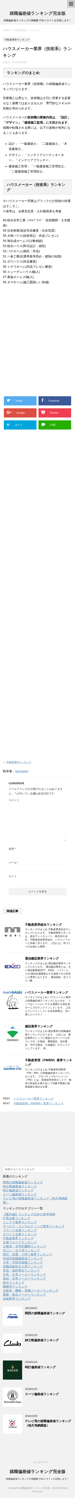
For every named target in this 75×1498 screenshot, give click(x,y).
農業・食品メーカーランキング (24, 1294)
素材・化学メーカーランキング (24, 1278)
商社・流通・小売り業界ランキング (27, 1254)
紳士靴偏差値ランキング (20, 1186)
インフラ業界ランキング (20, 1222)
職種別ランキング (15, 1286)
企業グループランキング (20, 1242)
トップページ (40, 1462)
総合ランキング (13, 1282)
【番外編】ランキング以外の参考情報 (29, 1214)
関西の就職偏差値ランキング (23, 1182)
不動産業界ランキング (18, 762)
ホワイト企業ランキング (20, 1234)
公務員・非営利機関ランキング (24, 1246)
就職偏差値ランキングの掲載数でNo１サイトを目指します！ (37, 1479)
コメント (14, 799)
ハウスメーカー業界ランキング (46, 992)
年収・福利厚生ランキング (21, 1270)
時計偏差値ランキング (18, 1190)
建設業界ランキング (39, 1026)
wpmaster (21, 771)
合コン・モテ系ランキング (21, 1250)
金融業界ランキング (17, 1298)
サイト (13, 876)
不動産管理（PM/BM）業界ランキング (38, 1103)
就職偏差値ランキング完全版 (38, 13)
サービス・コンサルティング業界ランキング (33, 1226)
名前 (12, 848)
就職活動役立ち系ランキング (23, 1266)
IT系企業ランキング (16, 1218)
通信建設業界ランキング (42, 958)
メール (13, 862)
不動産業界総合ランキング (43, 924)
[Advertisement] (31, 316)
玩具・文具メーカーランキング (24, 1274)
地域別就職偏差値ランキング (23, 1258)
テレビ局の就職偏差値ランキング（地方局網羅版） (48, 1423)
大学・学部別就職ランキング (23, 1262)
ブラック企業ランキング (20, 1230)
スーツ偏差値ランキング (20, 1194)
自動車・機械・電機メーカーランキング (30, 1290)
